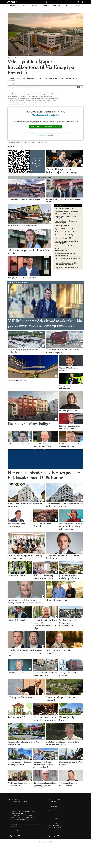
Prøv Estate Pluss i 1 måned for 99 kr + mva (45, 126)
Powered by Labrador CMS (45, 842)
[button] (10, 189)
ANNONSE (36, 2)
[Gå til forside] (12, 2)
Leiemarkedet (56, 5)
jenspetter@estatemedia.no (55, 825)
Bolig (24, 5)
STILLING (43, 2)
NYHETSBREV (27, 2)
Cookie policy (13, 830)
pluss (45, 142)
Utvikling (34, 5)
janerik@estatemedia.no (54, 808)
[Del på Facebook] (78, 87)
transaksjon (11, 142)
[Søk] (78, 2)
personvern (20, 830)
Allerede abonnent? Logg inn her (45, 115)
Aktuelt (78, 5)
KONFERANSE (51, 2)
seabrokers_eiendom (36, 142)
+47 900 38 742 (57, 827)
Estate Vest (45, 5)
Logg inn (59, 2)
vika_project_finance (23, 142)
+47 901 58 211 (57, 810)
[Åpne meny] (82, 2)
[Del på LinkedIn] (80, 87)
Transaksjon (13, 5)
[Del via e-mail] (82, 87)
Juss (67, 5)
